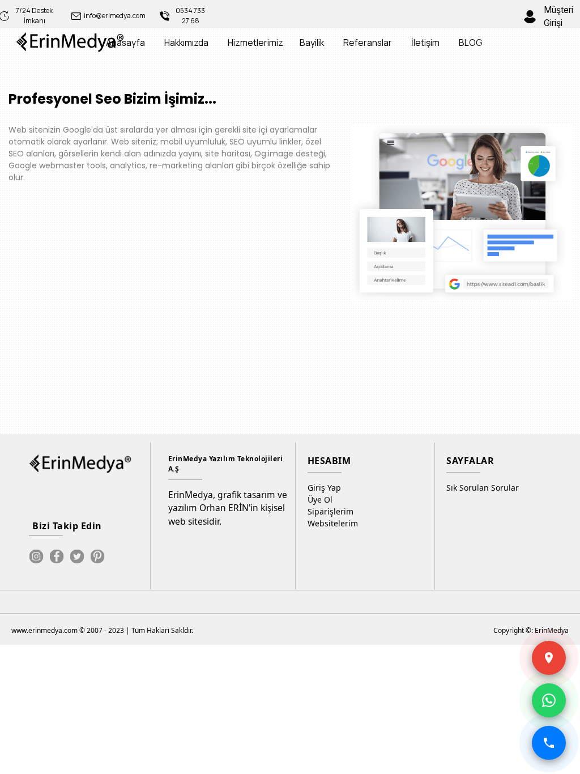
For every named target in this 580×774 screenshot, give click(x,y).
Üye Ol (320, 499)
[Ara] (549, 743)
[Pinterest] (97, 556)
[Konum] (549, 658)
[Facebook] (56, 556)
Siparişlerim (330, 511)
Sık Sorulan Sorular (482, 487)
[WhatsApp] (549, 700)
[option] (455, 212)
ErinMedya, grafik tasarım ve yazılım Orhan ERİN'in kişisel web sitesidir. (227, 508)
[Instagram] (36, 556)
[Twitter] (77, 556)
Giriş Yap (324, 487)
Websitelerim (333, 523)
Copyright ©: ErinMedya (531, 630)
